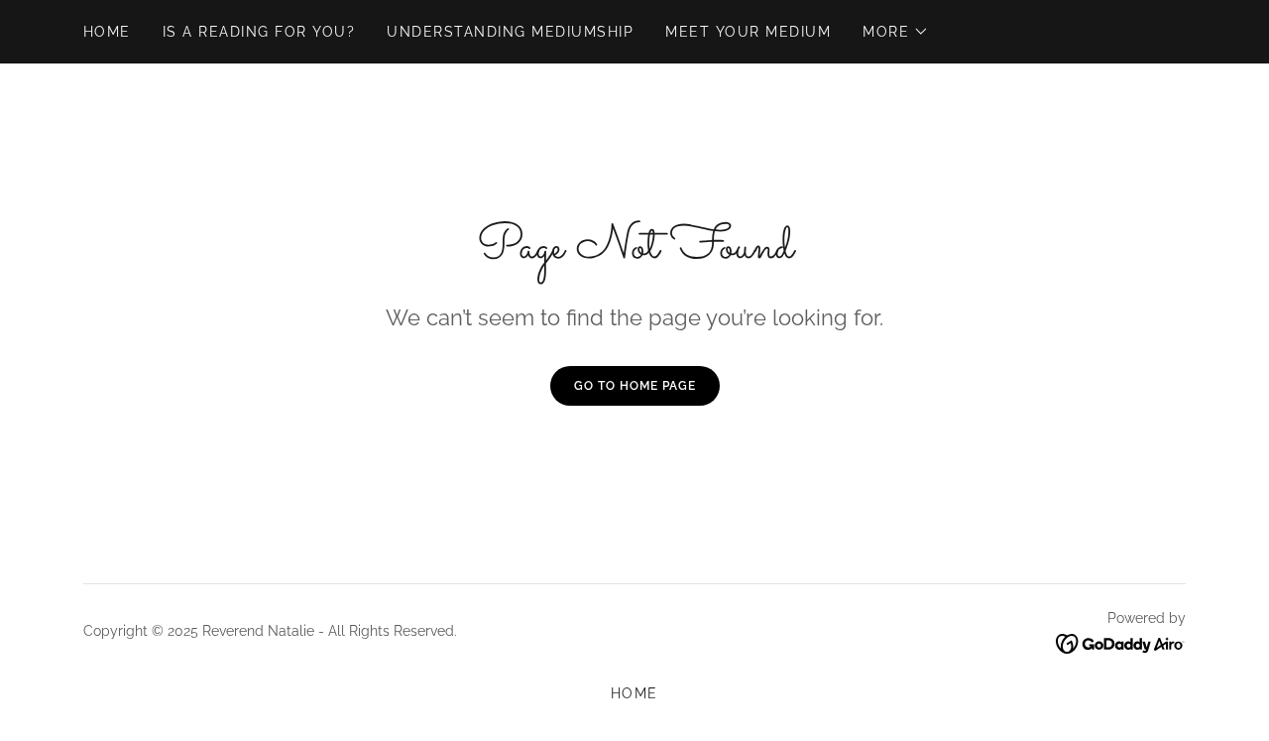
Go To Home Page (635, 386)
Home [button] (634, 693)
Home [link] (107, 32)
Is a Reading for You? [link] (259, 32)
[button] (896, 32)
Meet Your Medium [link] (748, 32)
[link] (1121, 643)
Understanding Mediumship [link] (510, 32)
